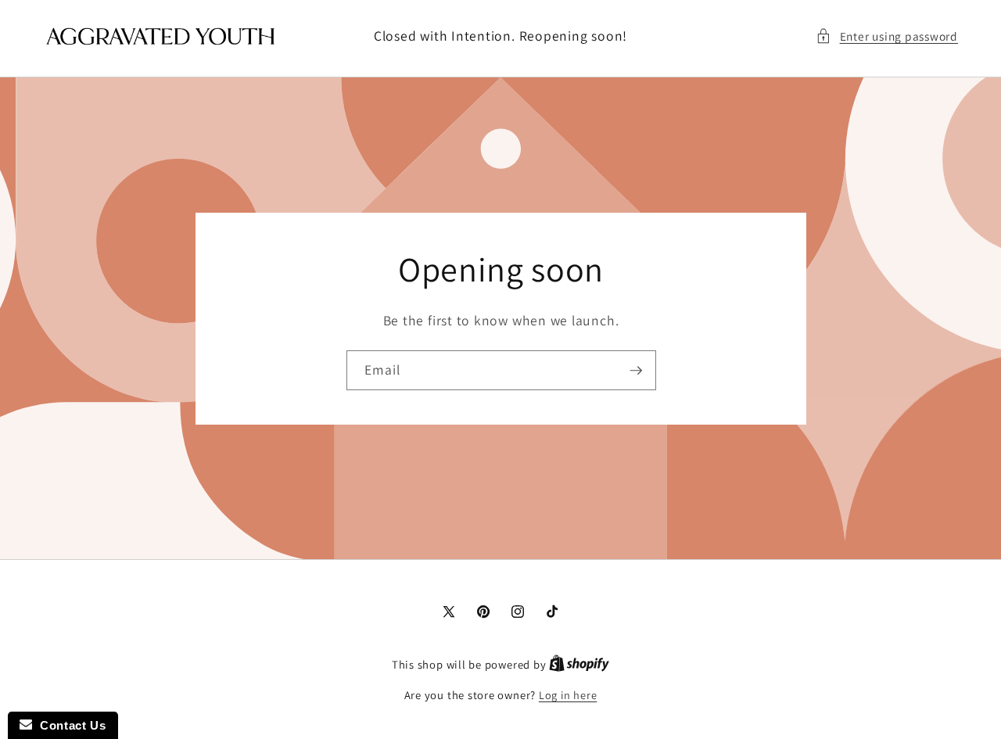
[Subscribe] (636, 370)
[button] (887, 36)
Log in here (568, 694)
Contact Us (69, 725)
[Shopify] (579, 664)
